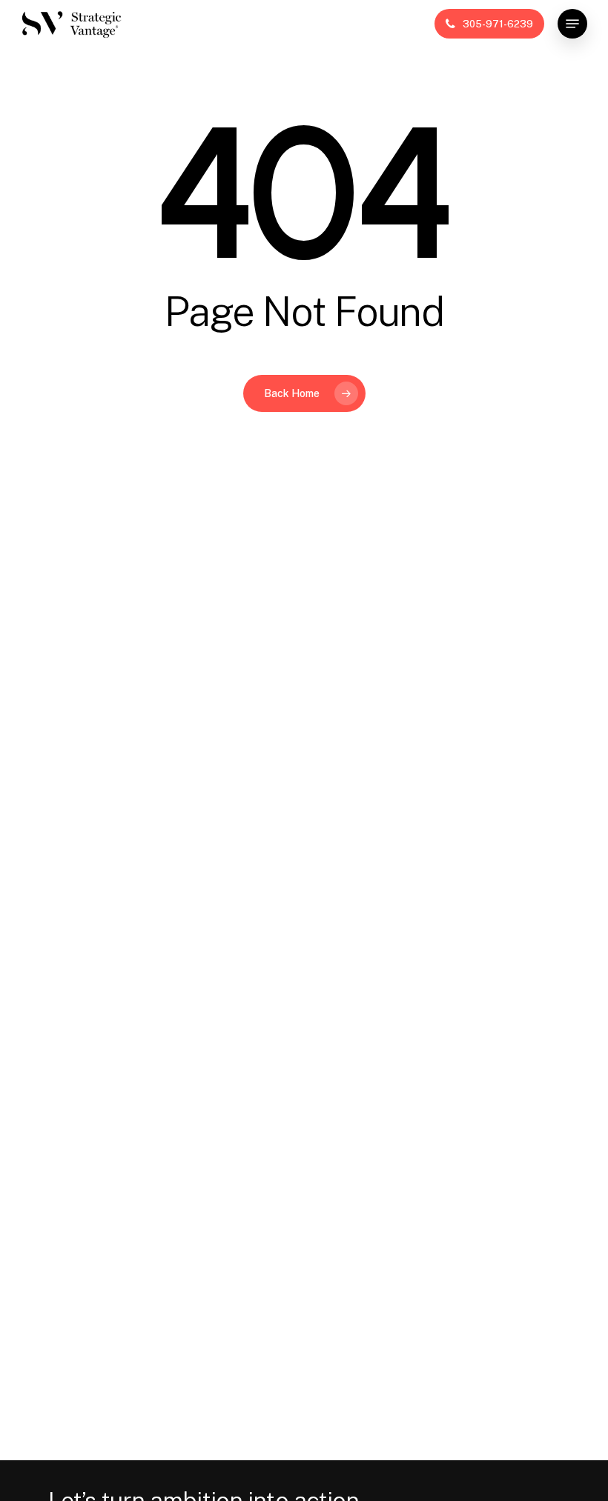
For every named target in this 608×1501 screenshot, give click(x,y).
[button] (572, 23)
